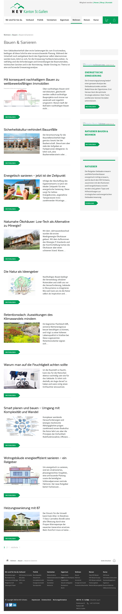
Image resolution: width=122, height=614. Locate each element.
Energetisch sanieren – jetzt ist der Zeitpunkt (34, 175)
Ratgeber (91, 166)
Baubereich (64, 585)
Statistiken (50, 583)
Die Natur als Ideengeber (21, 271)
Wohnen (76, 19)
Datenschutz (46, 600)
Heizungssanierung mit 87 (22, 508)
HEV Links (22, 580)
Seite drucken (106, 561)
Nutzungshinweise (60, 600)
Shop (102, 2)
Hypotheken (64, 580)
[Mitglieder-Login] (114, 20)
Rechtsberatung (10, 578)
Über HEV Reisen (94, 575)
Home (96, 2)
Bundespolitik (37, 575)
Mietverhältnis (51, 575)
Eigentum (64, 19)
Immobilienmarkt (38, 580)
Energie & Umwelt (38, 583)
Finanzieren (64, 575)
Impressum (36, 600)
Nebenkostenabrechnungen (55, 578)
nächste (14, 547)
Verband (30, 19)
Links (20, 583)
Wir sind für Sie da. (14, 19)
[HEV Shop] (106, 20)
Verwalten (50, 580)
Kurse (96, 19)
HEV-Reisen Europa (94, 578)
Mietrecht (50, 585)
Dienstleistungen (10, 575)
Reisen (87, 19)
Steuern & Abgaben (66, 583)
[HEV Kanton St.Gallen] (29, 8)
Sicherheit (78, 580)
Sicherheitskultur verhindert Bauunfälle (30, 129)
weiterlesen (91, 107)
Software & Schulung (109, 588)
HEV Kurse (106, 575)
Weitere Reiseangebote (96, 585)
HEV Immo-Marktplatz (67, 578)
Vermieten (52, 19)
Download (90, 203)
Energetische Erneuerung (94, 74)
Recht (62, 588)
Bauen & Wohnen (108, 585)
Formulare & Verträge (11, 580)
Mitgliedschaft (9, 583)
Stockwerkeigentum (109, 580)
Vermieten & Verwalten (110, 578)
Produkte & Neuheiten (81, 585)
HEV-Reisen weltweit (95, 580)
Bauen (14, 35)
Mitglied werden (86, 2)
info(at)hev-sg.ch (95, 600)
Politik (40, 19)
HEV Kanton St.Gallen (25, 575)
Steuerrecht (36, 578)
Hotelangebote (93, 583)
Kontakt (109, 2)
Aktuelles (22, 578)
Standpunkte (37, 585)
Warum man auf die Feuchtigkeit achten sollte (36, 365)
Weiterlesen (10, 117)
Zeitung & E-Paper (10, 585)
